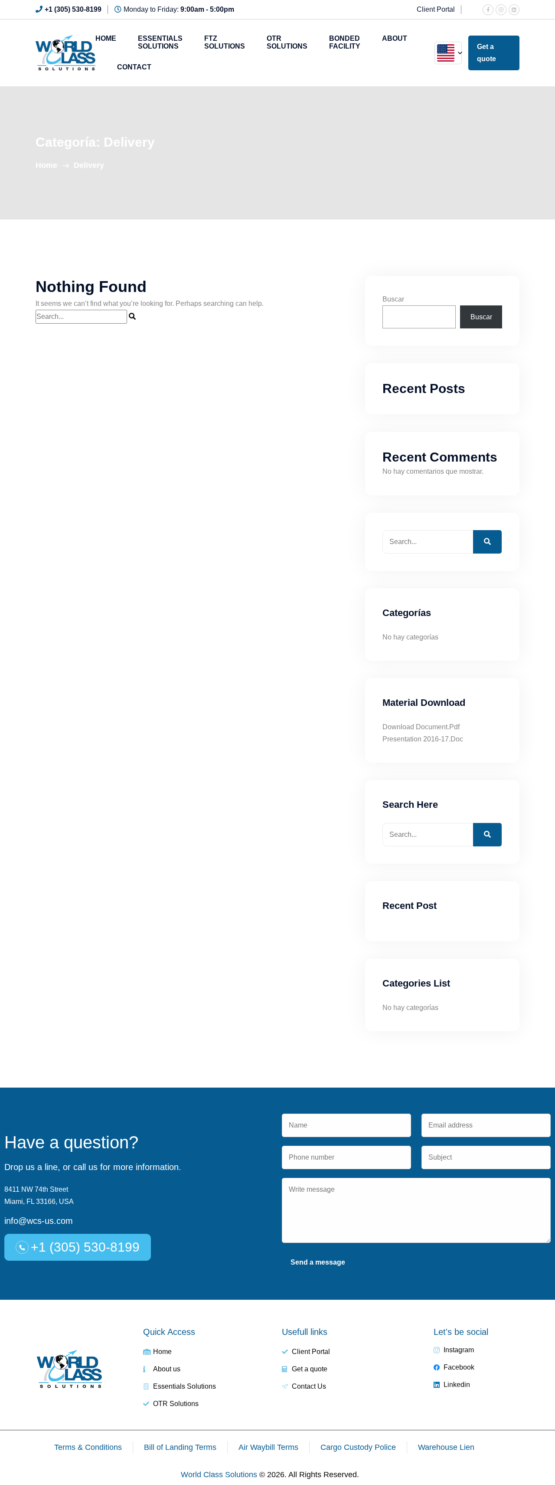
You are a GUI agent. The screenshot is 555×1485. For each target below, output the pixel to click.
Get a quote (486, 52)
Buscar (393, 299)
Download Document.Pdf (421, 727)
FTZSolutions (224, 42)
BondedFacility (344, 42)
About (394, 38)
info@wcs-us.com (38, 1220)
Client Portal (436, 9)
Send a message (318, 1262)
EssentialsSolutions (160, 42)
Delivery (89, 165)
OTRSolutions (287, 42)
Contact (134, 67)
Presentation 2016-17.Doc (422, 739)
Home (105, 38)
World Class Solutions (219, 1474)
